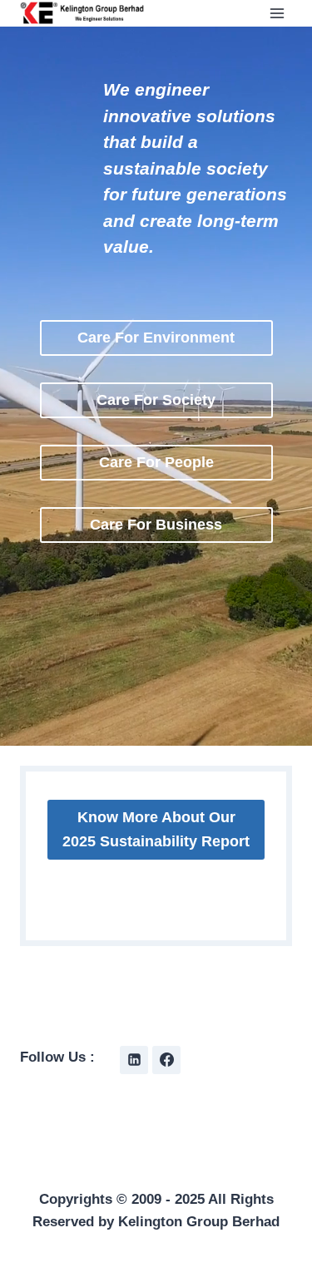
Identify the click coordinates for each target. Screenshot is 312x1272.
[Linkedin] (134, 1060)
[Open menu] (276, 13)
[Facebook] (166, 1060)
